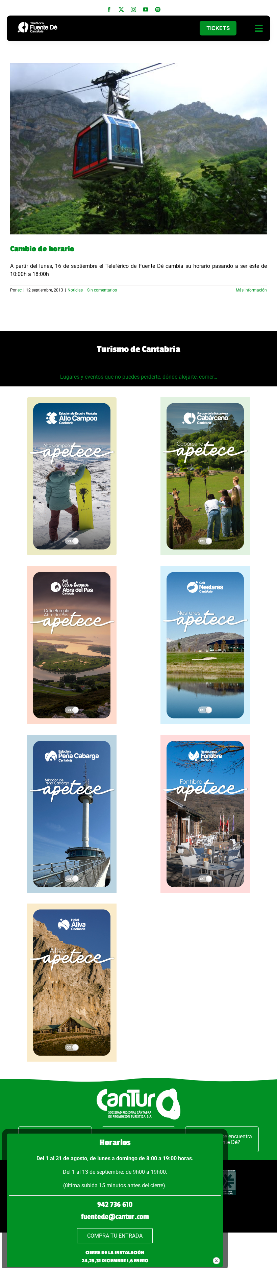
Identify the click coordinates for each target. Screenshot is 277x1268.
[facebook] (109, 9)
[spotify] (157, 9)
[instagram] (133, 9)
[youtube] (145, 9)
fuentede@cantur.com (115, 1216)
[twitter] (121, 9)
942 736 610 (114, 1204)
